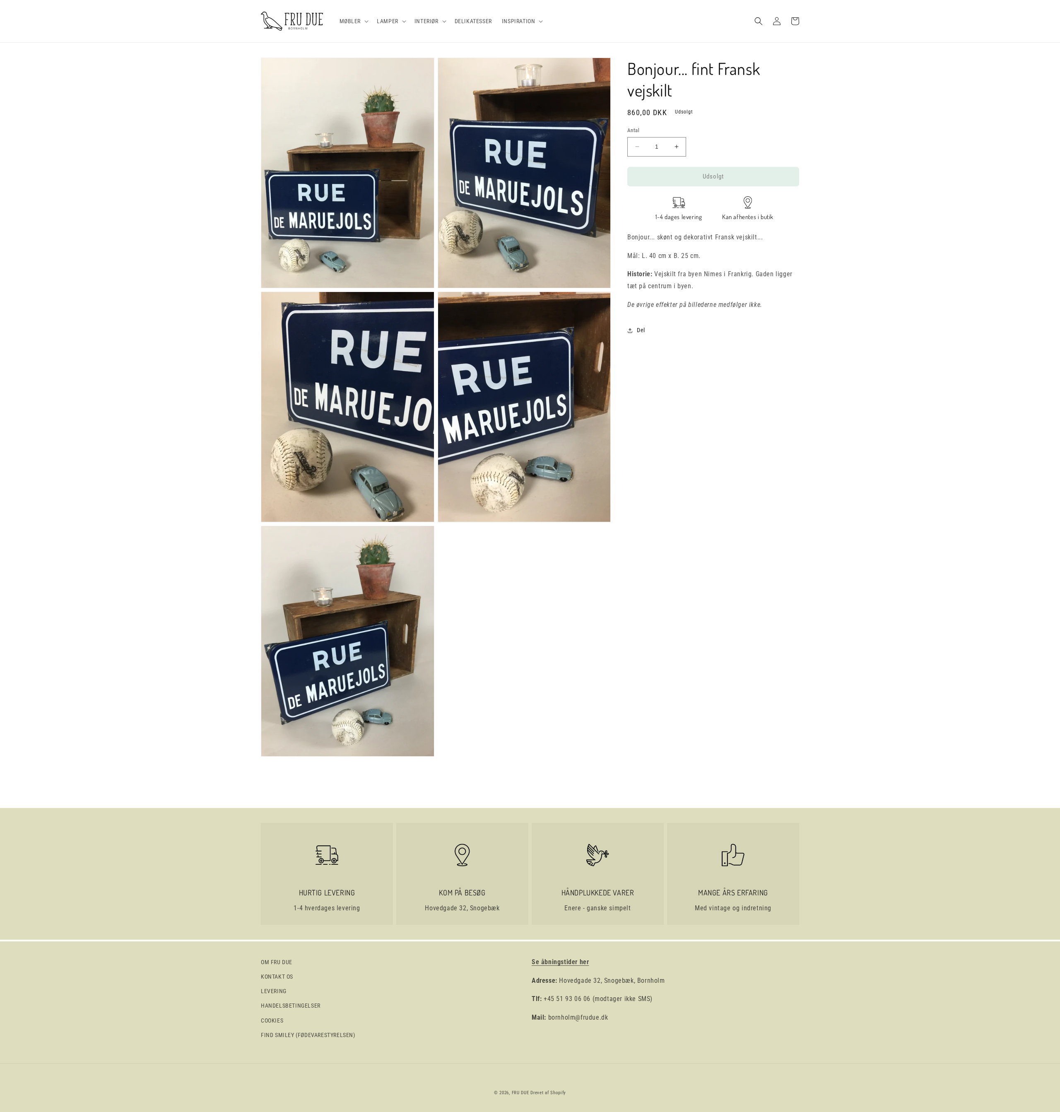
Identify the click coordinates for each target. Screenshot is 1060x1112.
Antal (633, 130)
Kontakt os (277, 976)
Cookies (272, 1020)
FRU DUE (520, 1092)
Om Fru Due (276, 962)
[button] (353, 21)
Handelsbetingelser (290, 1005)
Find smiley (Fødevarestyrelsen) (308, 1035)
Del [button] (641, 330)
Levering (274, 991)
